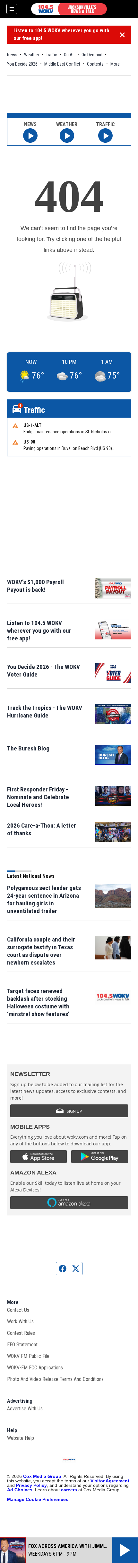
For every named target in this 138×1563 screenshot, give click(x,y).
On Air (69, 54)
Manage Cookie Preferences (37, 1499)
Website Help (20, 1438)
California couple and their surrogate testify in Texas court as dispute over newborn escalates (41, 951)
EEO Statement (22, 1345)
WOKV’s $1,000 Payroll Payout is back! (35, 585)
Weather (31, 54)
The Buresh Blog (28, 748)
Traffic (51, 54)
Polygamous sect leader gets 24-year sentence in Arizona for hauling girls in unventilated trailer (44, 899)
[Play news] (30, 135)
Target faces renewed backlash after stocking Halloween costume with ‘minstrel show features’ (38, 1002)
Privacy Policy (31, 1485)
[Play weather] (67, 135)
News (12, 54)
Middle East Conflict (62, 64)
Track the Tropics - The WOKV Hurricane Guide (44, 711)
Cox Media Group (42, 1476)
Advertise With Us (25, 1409)
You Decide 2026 (22, 64)
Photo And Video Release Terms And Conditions (55, 1379)
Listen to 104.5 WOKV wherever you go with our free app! (61, 34)
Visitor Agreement (110, 1480)
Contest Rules (21, 1333)
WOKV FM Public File (28, 1356)
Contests (95, 64)
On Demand (92, 54)
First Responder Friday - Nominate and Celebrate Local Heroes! (38, 797)
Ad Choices (19, 1489)
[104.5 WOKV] (69, 9)
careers (69, 1489)
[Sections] (11, 9)
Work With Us (20, 1322)
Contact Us (18, 1310)
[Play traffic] (105, 135)
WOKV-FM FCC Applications (35, 1368)
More (115, 64)
